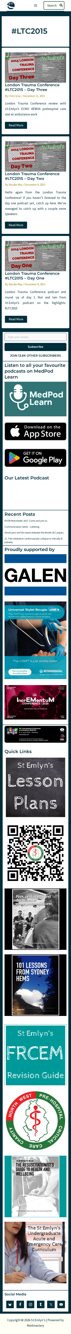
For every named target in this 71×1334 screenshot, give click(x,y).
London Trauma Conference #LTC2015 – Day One (32, 275)
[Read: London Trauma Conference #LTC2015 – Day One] (35, 256)
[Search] (61, 5)
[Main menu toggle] (35, 5)
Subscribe (35, 347)
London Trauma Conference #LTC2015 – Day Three (32, 87)
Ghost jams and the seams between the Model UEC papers (34, 532)
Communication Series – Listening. (22, 526)
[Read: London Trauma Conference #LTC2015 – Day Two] (35, 156)
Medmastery (35, 1325)
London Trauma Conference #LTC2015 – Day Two (32, 176)
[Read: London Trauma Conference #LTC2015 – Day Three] (35, 67)
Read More (16, 126)
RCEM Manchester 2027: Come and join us (26, 520)
